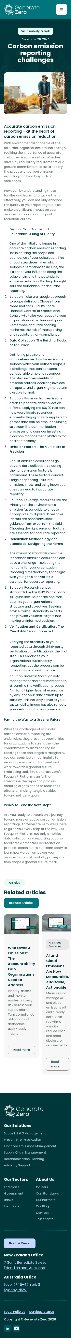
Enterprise (11, 1187)
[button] (61, 9)
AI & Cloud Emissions (55, 944)
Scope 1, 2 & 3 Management (25, 1133)
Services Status (41, 1311)
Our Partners (45, 1200)
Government (13, 1193)
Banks (8, 1200)
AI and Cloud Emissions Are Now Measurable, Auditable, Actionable (57, 971)
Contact (42, 1213)
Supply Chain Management (25, 1152)
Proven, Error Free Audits (22, 1140)
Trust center (45, 1219)
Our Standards (47, 1193)
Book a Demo (19, 1243)
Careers (42, 1187)
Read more (21, 1050)
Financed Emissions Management (30, 1146)
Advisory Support (17, 1165)
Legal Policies (14, 1311)
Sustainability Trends (35, 31)
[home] (21, 9)
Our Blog (42, 1206)
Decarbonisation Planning (24, 1159)
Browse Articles (21, 903)
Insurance (11, 1206)
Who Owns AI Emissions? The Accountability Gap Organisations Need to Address (21, 966)
